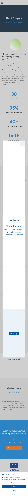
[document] (14, 249)
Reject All (14, 494)
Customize (14, 490)
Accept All (14, 486)
